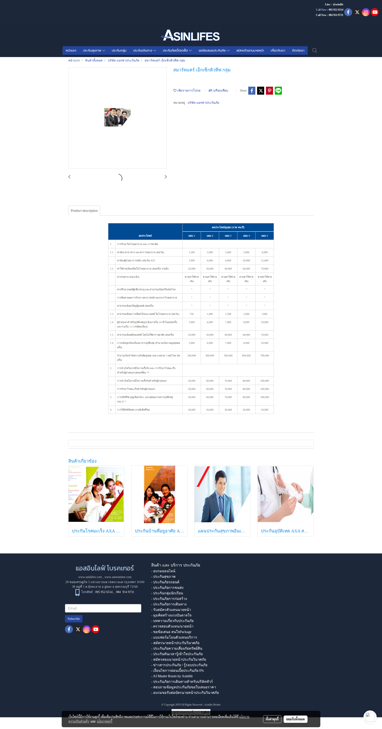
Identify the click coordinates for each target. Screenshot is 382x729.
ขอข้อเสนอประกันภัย (213, 50)
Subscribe (74, 618)
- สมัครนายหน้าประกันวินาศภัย (175, 643)
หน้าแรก (71, 50)
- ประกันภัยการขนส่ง (167, 587)
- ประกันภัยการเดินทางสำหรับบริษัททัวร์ (182, 681)
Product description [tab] (84, 210)
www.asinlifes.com (90, 577)
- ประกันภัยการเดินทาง (169, 604)
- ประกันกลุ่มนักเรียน (167, 593)
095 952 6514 (336, 9)
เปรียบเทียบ (220, 90)
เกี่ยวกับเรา (278, 50)
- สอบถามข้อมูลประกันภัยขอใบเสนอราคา (183, 687)
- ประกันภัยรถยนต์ (165, 582)
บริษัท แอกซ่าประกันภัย (203, 102)
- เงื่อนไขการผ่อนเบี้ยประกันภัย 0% (177, 670)
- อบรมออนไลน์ (163, 571)
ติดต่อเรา (298, 50)
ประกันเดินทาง (143, 50)
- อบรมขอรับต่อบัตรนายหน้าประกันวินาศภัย (185, 693)
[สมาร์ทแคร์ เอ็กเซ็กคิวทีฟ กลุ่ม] (117, 118)
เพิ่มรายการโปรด (188, 90)
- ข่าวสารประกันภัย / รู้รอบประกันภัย (179, 665)
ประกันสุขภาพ (92, 50)
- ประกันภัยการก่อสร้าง (169, 599)
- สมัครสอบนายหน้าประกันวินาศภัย (178, 659)
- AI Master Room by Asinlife (172, 676)
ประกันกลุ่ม (119, 50)
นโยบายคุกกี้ (104, 721)
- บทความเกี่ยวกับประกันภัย (172, 621)
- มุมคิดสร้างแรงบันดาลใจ (171, 615)
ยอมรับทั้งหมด (295, 719)
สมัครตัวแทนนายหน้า (250, 50)
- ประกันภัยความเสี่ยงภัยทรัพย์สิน (176, 648)
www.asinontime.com (118, 577)
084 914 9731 (125, 592)
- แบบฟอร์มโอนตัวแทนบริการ (174, 637)
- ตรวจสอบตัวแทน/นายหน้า (172, 626)
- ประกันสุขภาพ (163, 576)
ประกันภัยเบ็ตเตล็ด (176, 50)
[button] (315, 50)
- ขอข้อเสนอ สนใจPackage (171, 632)
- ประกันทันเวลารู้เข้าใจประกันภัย (177, 654)
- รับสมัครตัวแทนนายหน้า (171, 610)
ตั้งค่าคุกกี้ (272, 719)
